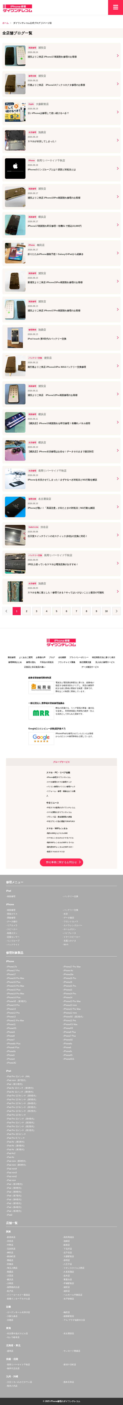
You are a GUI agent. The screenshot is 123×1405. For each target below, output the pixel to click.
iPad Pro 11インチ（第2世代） (21, 1126)
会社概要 (62, 657)
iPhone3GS (69, 1059)
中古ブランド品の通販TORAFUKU (61, 821)
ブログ (52, 657)
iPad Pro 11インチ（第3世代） (21, 1122)
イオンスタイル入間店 (74, 1268)
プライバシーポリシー (79, 657)
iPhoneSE (68, 1040)
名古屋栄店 (69, 1333)
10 (106, 611)
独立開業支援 (85, 662)
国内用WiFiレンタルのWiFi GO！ (60, 847)
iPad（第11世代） (15, 1084)
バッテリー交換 (71, 896)
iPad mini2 (12, 1176)
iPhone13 (11, 1009)
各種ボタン (12, 933)
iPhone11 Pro (70, 1020)
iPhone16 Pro (70, 978)
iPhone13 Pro (13, 1005)
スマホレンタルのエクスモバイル (60, 838)
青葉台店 (68, 1279)
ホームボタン (70, 929)
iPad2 (9, 1215)
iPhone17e (12, 967)
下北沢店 (68, 1249)
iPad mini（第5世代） (17, 1165)
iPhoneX (11, 1032)
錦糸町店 (11, 1256)
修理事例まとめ (15, 662)
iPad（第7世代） (15, 1195)
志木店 (67, 1275)
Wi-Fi (66, 944)
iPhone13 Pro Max (72, 1001)
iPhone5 (11, 1055)
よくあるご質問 (26, 657)
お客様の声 (40, 657)
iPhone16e (68, 974)
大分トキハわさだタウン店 (19, 1382)
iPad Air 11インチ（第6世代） (21, 1092)
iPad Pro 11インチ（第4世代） (21, 1119)
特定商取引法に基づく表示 (103, 657)
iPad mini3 (12, 1172)
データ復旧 (69, 917)
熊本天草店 (69, 1382)
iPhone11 (11, 1024)
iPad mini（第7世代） (17, 1080)
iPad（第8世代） (15, 1192)
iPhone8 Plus (70, 1032)
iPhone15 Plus (13, 990)
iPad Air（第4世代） (16, 1145)
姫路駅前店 (69, 1316)
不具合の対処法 (46, 662)
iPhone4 (11, 1059)
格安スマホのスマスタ (56, 852)
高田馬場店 (69, 1237)
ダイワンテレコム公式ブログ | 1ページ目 (32, 23)
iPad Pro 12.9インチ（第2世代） (22, 1111)
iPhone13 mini (70, 1005)
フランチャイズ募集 (66, 662)
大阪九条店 (12, 1316)
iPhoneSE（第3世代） (17, 1001)
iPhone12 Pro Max (72, 1009)
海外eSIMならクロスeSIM (57, 833)
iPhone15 (68, 990)
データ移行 (12, 921)
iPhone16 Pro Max (15, 978)
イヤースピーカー (72, 937)
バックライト (13, 944)
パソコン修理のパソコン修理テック (61, 786)
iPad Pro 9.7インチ (16, 1138)
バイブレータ (70, 933)
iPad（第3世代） (15, 1211)
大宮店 (10, 1275)
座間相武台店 (13, 1287)
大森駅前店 (69, 1256)
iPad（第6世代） (15, 1199)
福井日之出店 (13, 1368)
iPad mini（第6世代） (17, 1161)
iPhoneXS (11, 1028)
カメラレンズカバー (73, 925)
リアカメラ (12, 925)
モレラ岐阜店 (13, 1337)
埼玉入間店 (12, 1268)
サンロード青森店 (72, 1351)
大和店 (10, 1283)
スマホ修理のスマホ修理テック (59, 782)
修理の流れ (31, 662)
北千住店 (68, 1252)
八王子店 (68, 1264)
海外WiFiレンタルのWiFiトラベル (60, 842)
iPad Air (10, 1157)
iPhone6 (67, 1047)
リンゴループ (13, 941)
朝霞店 (10, 1272)
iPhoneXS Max (71, 1024)
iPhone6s (68, 1043)
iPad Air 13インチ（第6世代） (21, 1088)
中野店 (10, 1245)
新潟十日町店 (70, 1364)
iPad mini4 (12, 1169)
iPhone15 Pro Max (15, 986)
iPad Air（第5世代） (16, 1142)
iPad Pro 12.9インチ (16, 1115)
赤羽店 (67, 1260)
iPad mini (11, 1180)
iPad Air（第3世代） (16, 1149)
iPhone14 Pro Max (15, 993)
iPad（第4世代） (15, 1207)
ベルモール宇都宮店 (73, 1295)
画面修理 (11, 896)
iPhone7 (11, 1040)
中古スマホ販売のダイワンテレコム (61, 807)
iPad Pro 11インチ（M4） (19, 1076)
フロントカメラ (71, 921)
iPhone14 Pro (70, 993)
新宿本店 (11, 1237)
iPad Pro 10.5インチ (16, 1134)
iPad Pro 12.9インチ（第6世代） (22, 1095)
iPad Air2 (11, 1153)
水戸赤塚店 (69, 1298)
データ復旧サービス (90, 667)
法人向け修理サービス (105, 662)
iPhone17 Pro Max (72, 967)
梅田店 (67, 1312)
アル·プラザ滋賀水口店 (74, 1320)
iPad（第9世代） (15, 1188)
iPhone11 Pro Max (15, 1020)
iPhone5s (11, 1051)
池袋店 (67, 1241)
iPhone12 (11, 1016)
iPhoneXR (68, 1028)
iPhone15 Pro (70, 986)
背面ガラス (12, 914)
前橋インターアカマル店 (18, 1298)
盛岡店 (10, 1351)
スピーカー (12, 929)
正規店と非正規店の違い (34, 667)
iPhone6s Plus (13, 1043)
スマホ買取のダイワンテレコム (59, 812)
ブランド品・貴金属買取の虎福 (59, 817)
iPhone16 (68, 982)
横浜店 (10, 1279)
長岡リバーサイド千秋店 (18, 1364)
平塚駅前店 (69, 1283)
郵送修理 (12, 657)
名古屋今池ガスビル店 (17, 1333)
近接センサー (13, 937)
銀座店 (67, 1245)
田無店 (10, 1264)
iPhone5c (68, 1051)
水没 (66, 914)
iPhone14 (68, 997)
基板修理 (11, 917)
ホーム (5, 23)
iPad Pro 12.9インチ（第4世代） (22, 1103)
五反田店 (11, 1249)
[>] (116, 611)
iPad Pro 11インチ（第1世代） (21, 1130)
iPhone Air (68, 970)
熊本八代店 (12, 1386)
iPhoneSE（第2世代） (74, 1016)
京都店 (10, 1320)
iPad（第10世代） (15, 1184)
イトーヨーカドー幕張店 (18, 1295)
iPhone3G (11, 1063)
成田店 (67, 1291)
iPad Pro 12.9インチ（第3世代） (22, 1107)
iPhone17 (11, 974)
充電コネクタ (70, 941)
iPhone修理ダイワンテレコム (59, 777)
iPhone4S (68, 1055)
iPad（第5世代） (15, 1203)
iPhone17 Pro (13, 970)
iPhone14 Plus (13, 997)
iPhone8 (11, 1036)
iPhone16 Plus (13, 982)
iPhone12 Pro (13, 1013)
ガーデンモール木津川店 (18, 1312)
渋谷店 (10, 1241)
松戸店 (10, 1291)
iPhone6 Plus (13, 1047)
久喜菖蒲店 (69, 1272)
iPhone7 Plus (70, 1036)
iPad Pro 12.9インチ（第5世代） (22, 1099)
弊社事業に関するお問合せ (61, 862)
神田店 (10, 1252)
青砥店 (10, 1260)
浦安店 (67, 1287)
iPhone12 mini (70, 1013)
